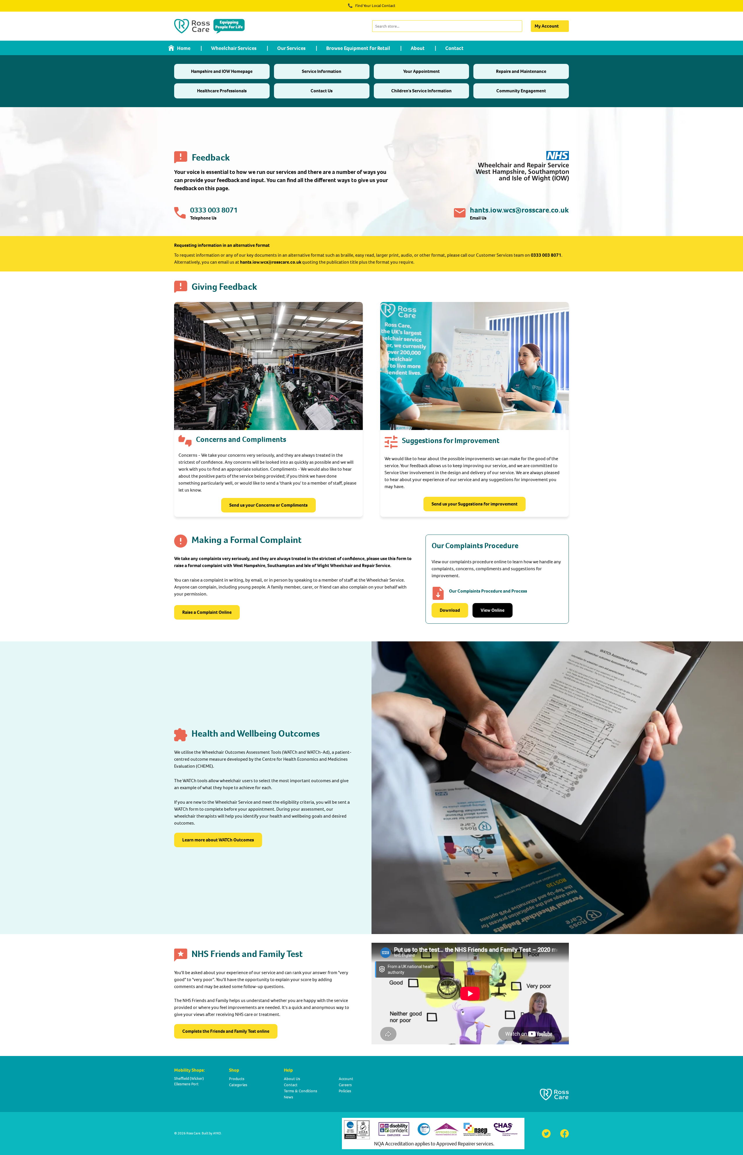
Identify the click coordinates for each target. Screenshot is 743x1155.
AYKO (217, 1133)
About (418, 48)
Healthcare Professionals (222, 91)
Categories (238, 1085)
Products (236, 1079)
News (288, 1097)
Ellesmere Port (186, 1084)
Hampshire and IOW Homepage (222, 71)
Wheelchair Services (234, 48)
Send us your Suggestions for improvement (474, 504)
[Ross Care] (209, 26)
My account (547, 26)
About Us (292, 1079)
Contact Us (322, 91)
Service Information (321, 71)
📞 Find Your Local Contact (371, 5)
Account (346, 1079)
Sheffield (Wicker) (189, 1078)
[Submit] (517, 26)
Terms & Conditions (300, 1091)
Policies (345, 1091)
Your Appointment (421, 71)
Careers (345, 1085)
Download (450, 610)
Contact (454, 48)
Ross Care (193, 1133)
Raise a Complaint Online (207, 612)
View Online (492, 610)
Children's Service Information (421, 91)
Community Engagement (521, 91)
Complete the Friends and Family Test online (225, 1031)
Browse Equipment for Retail (358, 48)
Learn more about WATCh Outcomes (218, 840)
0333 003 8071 (214, 210)
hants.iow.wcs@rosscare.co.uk (519, 210)
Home (183, 48)
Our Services (291, 48)
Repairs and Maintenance (521, 71)
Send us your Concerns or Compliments (268, 505)
